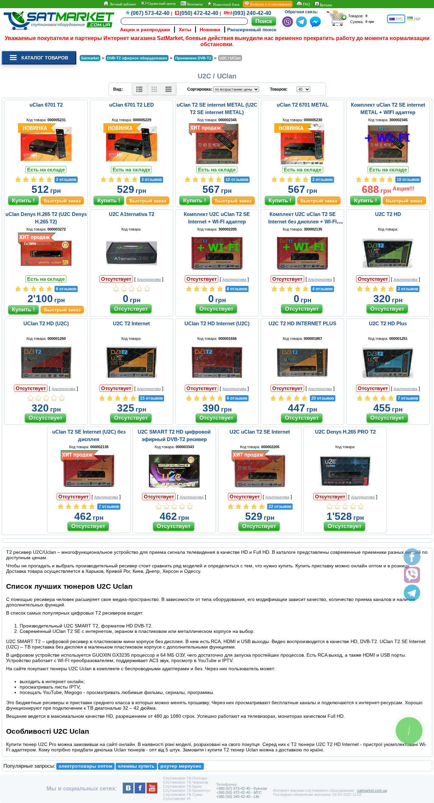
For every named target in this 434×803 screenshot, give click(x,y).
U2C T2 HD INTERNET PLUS (302, 323)
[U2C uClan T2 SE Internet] (259, 489)
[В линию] (168, 89)
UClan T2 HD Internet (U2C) (217, 323)
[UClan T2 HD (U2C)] (46, 381)
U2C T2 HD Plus (388, 323)
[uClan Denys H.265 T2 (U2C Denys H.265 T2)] (46, 272)
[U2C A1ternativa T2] (131, 272)
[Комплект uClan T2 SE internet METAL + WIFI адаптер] (387, 162)
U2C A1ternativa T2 (131, 214)
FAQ (306, 4)
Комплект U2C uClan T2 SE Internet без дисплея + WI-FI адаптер (302, 221)
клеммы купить (136, 766)
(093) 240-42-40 (252, 13)
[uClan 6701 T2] (46, 162)
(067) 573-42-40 (150, 13)
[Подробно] (139, 89)
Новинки (210, 29)
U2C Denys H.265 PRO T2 (345, 432)
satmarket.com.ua (372, 790)
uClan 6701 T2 (46, 105)
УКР (416, 19)
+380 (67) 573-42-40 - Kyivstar (241, 788)
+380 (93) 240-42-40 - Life (237, 797)
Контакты (194, 4)
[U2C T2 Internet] (131, 381)
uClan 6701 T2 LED (131, 105)
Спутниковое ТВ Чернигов (185, 782)
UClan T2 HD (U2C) (46, 323)
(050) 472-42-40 (199, 13)
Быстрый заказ (62, 200)
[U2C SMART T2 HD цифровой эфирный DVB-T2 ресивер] (174, 489)
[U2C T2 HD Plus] (387, 381)
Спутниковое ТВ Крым (182, 786)
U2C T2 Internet (131, 323)
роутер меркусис (180, 766)
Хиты (185, 29)
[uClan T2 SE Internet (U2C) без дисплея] (88, 489)
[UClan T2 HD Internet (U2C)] (217, 381)
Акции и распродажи (145, 29)
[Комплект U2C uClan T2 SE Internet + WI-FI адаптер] (217, 272)
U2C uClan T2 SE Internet (260, 432)
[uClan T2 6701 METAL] (302, 162)
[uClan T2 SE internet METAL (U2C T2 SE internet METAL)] (217, 162)
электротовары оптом (85, 766)
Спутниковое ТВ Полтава (185, 778)
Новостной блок (225, 4)
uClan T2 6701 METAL (303, 105)
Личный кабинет (122, 4)
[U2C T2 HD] (387, 272)
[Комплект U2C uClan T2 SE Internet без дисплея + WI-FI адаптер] (302, 272)
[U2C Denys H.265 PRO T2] (345, 489)
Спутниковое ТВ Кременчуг (187, 790)
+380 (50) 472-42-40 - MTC (239, 792)
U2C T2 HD (388, 214)
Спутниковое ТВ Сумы (182, 794)
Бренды (326, 5)
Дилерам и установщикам (270, 4)
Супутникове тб (176, 799)
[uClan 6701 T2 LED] (131, 162)
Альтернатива (149, 279)
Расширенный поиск (251, 29)
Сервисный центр (161, 3)
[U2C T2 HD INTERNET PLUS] (302, 381)
